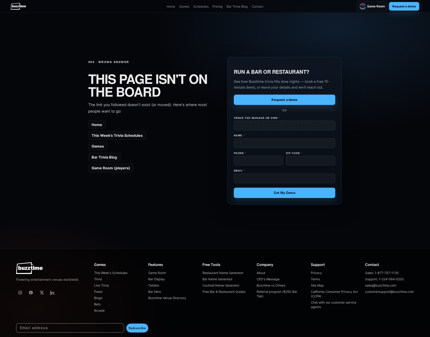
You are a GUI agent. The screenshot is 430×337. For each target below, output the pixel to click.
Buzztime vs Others (271, 285)
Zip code (294, 153)
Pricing (218, 6)
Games (184, 6)
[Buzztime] (18, 6)
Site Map (317, 285)
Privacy (316, 273)
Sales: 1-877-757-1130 (382, 273)
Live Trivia (101, 285)
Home (171, 6)
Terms (315, 279)
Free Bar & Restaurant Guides (223, 292)
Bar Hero (154, 292)
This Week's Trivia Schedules (117, 135)
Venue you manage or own (257, 118)
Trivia (98, 279)
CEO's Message (268, 279)
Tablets (153, 285)
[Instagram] (20, 293)
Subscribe (137, 328)
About (261, 273)
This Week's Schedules (110, 273)
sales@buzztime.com (380, 285)
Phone (240, 153)
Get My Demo (284, 193)
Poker (98, 292)
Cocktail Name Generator (220, 285)
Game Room (376, 6)
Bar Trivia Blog (237, 6)
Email (239, 170)
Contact (257, 6)
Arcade (99, 310)
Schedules (201, 6)
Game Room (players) (111, 168)
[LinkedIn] (52, 293)
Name (239, 135)
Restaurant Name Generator (222, 273)
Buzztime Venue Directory (167, 298)
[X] (42, 293)
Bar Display (156, 279)
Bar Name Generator (217, 279)
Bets (97, 304)
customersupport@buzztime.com (389, 292)
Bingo (98, 298)
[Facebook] (31, 293)
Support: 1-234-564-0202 (384, 279)
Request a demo (404, 6)
